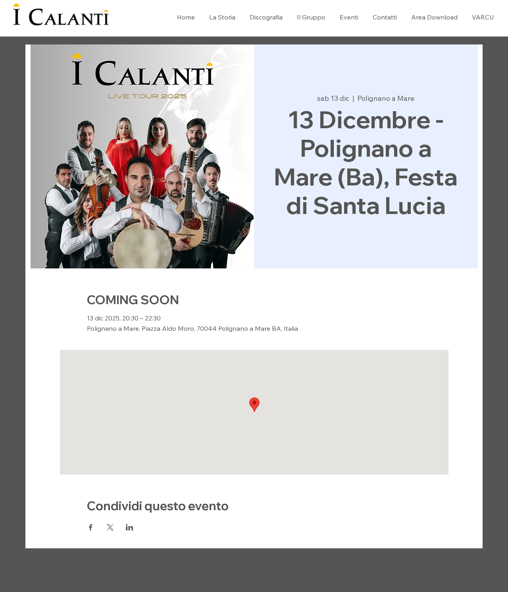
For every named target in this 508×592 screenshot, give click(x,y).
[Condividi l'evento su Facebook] (90, 527)
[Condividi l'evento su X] (110, 527)
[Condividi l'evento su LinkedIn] (129, 527)
